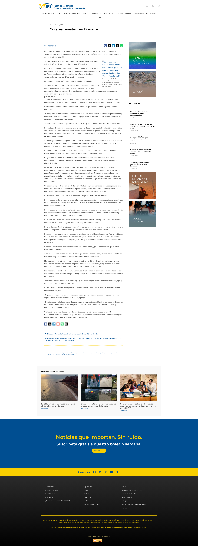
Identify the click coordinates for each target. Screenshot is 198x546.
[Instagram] (105, 472)
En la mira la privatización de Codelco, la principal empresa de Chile (142, 126)
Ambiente (48, 338)
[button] (159, 6)
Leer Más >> (134, 118)
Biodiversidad (57, 338)
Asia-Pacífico (127, 497)
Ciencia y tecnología (69, 338)
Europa (124, 501)
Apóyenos (49, 497)
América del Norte (129, 494)
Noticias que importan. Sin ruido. (99, 437)
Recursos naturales (51, 341)
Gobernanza (139, 13)
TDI (60, 341)
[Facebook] (94, 472)
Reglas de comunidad (92, 504)
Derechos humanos (72, 13)
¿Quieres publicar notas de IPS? (57, 501)
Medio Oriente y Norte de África (134, 504)
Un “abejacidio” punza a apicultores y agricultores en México (140, 139)
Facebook (87, 497)
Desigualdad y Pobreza (113, 13)
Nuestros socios (51, 490)
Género (128, 13)
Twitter (86, 494)
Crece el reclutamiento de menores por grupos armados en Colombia (99, 405)
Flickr (86, 501)
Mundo (124, 508)
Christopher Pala (50, 46)
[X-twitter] (100, 472)
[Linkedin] (117, 472)
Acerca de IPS (50, 487)
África (124, 487)
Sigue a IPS (88, 487)
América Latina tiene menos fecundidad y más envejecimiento (140, 113)
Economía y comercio (84, 338)
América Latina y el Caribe (132, 490)
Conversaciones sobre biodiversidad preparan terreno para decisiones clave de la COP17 (138, 406)
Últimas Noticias (48, 13)
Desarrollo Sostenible (91, 13)
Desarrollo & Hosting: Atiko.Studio (99, 536)
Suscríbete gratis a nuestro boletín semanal (99, 444)
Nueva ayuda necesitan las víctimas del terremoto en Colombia (140, 164)
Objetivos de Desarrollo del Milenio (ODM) (107, 338)
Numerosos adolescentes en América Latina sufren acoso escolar (140, 151)
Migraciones (151, 13)
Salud (99, 17)
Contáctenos (50, 494)
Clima (59, 13)
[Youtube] (111, 472)
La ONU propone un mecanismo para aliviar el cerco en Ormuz (58, 405)
